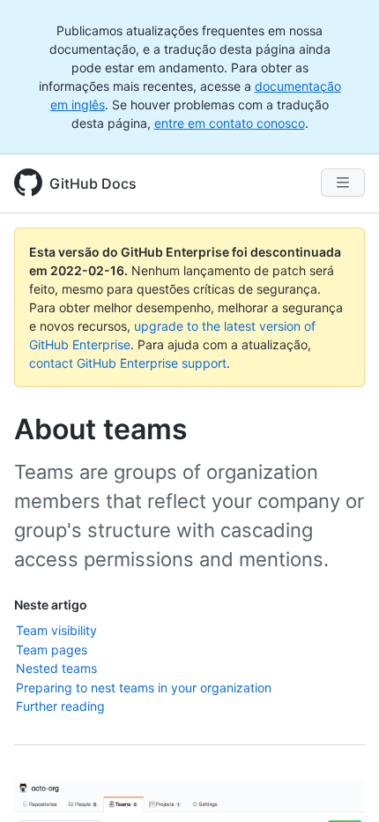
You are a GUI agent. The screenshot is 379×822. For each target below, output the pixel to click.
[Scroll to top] (340, 783)
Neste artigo (50, 604)
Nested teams (56, 668)
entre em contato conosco (229, 123)
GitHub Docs (93, 183)
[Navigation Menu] (343, 182)
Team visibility (56, 630)
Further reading (60, 706)
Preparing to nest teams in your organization (143, 687)
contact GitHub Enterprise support (128, 362)
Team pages (51, 649)
